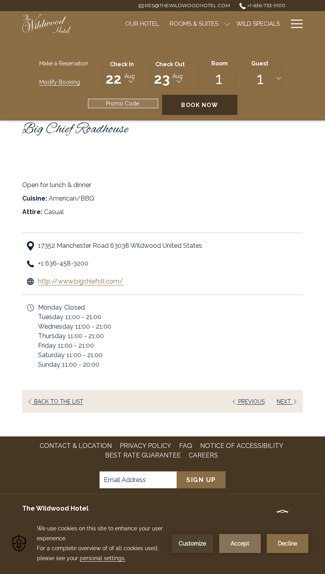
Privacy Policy (145, 446)
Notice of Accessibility (241, 446)
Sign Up (201, 480)
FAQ (185, 446)
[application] (162, 543)
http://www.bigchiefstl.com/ (80, 281)
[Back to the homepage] (46, 23)
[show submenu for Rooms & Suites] (227, 23)
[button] (122, 72)
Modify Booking (59, 82)
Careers (204, 455)
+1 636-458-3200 (63, 263)
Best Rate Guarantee (143, 455)
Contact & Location (76, 446)
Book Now (209, 104)
